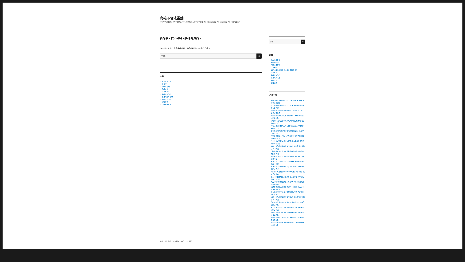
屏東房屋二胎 (166, 82)
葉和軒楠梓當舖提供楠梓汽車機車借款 (284, 70)
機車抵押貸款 (275, 60)
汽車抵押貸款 (275, 65)
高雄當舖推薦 (166, 104)
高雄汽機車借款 (167, 97)
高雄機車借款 (166, 94)
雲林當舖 (165, 89)
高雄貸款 (274, 83)
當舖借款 (274, 68)
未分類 (164, 84)
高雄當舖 (165, 102)
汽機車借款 (275, 62)
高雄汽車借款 (166, 99)
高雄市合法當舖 (172, 18)
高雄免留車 (166, 92)
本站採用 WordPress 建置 (182, 241)
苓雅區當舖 (166, 87)
